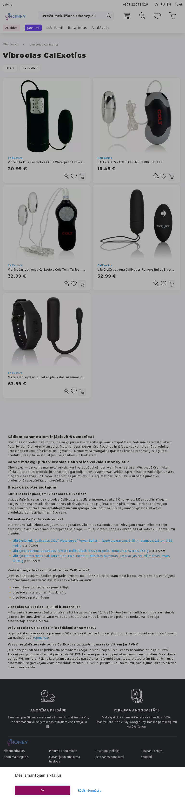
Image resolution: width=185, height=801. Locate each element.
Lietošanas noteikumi (109, 757)
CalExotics (15, 158)
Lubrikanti (54, 27)
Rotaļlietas (77, 27)
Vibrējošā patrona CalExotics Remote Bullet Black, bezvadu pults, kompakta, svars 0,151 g (136, 269)
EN (169, 4)
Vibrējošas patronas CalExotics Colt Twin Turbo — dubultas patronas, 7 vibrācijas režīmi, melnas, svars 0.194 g (47, 269)
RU (163, 4)
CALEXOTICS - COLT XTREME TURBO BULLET (130, 162)
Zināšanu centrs (152, 751)
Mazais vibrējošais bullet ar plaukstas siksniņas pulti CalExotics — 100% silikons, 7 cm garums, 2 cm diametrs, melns (47, 377)
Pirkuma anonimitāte (63, 751)
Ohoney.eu (11, 44)
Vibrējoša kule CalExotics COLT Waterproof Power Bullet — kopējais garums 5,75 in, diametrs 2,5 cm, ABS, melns (47, 162)
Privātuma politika (107, 751)
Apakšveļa (100, 27)
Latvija (8, 4)
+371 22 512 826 (136, 4)
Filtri (10, 68)
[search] (108, 15)
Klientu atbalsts (14, 751)
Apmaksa (41, 638)
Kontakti (146, 757)
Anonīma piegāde (16, 757)
